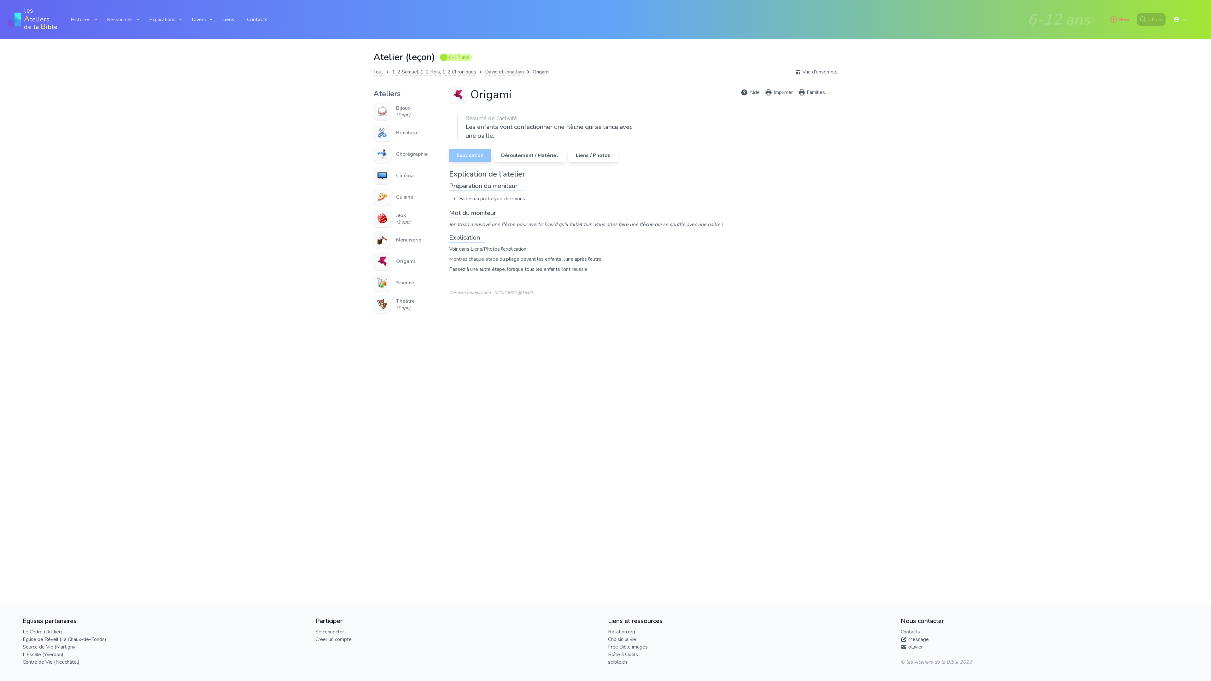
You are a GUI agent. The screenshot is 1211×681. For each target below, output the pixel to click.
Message (918, 639)
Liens (228, 19)
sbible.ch (617, 662)
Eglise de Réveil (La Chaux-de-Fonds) (64, 639)
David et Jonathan (504, 71)
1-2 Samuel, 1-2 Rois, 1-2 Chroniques (434, 71)
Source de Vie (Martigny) (50, 646)
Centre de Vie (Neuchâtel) (51, 662)
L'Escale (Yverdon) (43, 654)
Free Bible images (628, 646)
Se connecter (329, 631)
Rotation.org (621, 631)
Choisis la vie (622, 639)
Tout (378, 71)
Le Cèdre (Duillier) (42, 631)
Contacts (257, 19)
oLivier (915, 646)
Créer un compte (333, 639)
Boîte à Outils (623, 654)
